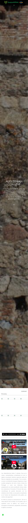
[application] (14, 434)
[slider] (23, 434)
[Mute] (20, 434)
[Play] (3, 434)
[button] (14, 5)
